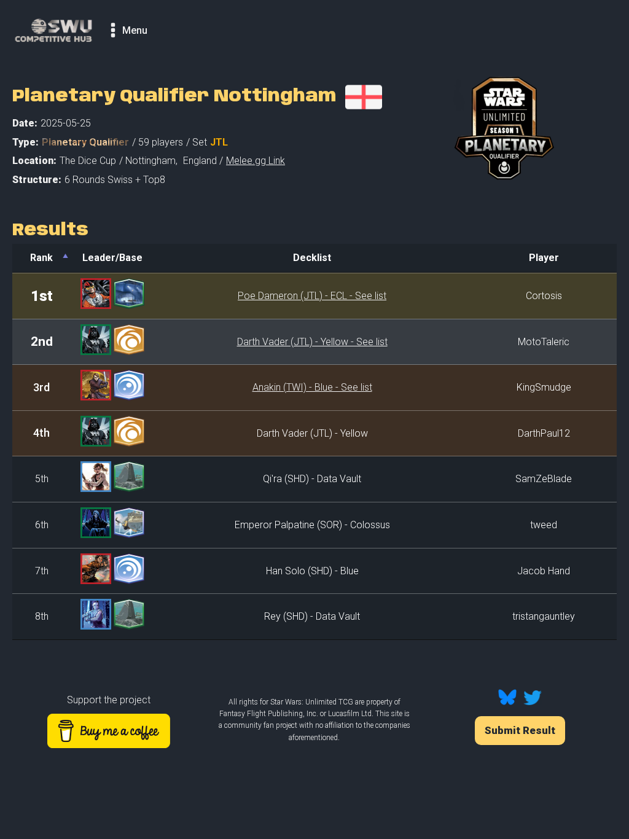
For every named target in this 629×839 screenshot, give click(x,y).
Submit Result (520, 730)
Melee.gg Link (255, 160)
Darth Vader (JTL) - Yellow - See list (312, 342)
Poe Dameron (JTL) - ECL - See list (312, 296)
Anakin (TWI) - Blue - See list (312, 387)
